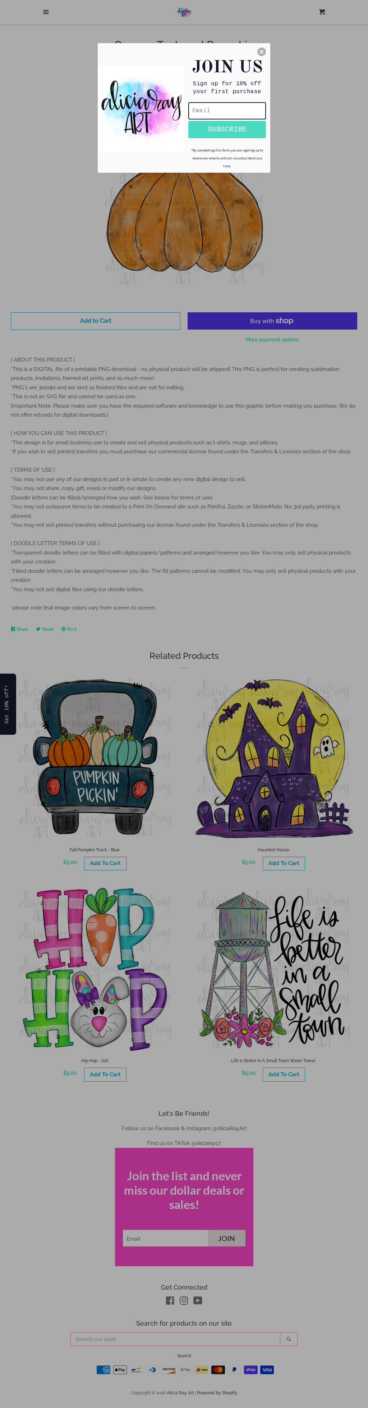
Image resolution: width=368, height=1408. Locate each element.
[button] (261, 51)
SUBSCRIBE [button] (227, 129)
